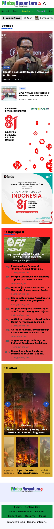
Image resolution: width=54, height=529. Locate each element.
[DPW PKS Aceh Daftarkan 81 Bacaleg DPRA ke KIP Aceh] (9, 93)
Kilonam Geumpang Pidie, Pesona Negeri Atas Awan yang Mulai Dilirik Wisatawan (30, 299)
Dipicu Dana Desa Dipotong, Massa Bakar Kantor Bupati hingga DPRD (27, 352)
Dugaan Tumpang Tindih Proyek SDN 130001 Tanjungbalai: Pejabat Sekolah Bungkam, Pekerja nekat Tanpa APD (30, 310)
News (6, 67)
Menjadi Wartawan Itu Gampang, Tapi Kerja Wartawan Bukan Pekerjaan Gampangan (30, 278)
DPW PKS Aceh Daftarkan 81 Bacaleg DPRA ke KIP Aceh (34, 94)
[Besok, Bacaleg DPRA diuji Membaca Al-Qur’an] (27, 56)
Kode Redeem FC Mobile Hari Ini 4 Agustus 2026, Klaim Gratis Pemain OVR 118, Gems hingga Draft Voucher (29, 255)
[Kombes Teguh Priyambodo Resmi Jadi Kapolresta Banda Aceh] (29, 18)
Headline (27, 426)
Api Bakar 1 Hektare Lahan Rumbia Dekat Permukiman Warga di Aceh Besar (30, 320)
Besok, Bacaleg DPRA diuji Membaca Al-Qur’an (26, 73)
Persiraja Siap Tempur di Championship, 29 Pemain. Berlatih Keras (26, 267)
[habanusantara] (21, 4)
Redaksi (6, 79)
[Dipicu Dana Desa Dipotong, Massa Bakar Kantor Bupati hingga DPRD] (27, 404)
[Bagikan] (45, 4)
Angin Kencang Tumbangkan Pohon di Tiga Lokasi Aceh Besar (29, 341)
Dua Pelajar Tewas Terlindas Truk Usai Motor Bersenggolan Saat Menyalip (30, 288)
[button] (50, 4)
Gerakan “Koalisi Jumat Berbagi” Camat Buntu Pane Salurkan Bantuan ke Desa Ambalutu (30, 331)
